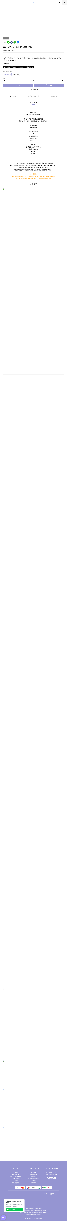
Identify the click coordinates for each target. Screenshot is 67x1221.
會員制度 (33, 1172)
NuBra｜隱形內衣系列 (15, 1177)
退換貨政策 (33, 1177)
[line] (8, 42)
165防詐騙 (33, 1181)
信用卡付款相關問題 (33, 1179)
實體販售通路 (15, 1183)
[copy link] (18, 42)
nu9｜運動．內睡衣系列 (15, 1179)
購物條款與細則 (33, 1175)
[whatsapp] (14, 42)
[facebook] (11, 42)
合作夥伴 (15, 1181)
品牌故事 (15, 1172)
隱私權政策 (33, 1183)
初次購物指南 (15, 1175)
